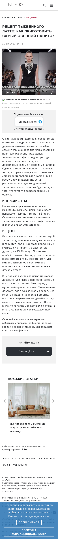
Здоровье (42, 458)
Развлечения (20, 465)
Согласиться (29, 522)
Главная (7, 17)
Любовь (19, 458)
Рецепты (31, 17)
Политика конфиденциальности (29, 532)
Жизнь (7, 465)
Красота (30, 458)
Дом (19, 17)
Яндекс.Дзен (27, 351)
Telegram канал (27, 121)
